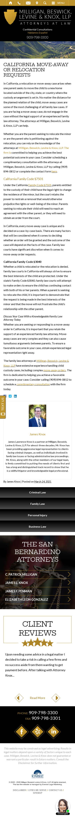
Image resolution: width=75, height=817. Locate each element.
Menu (61, 3)
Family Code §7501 (39, 185)
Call (19, 3)
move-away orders (54, 370)
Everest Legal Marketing (52, 784)
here (54, 171)
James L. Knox (16, 583)
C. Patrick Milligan (21, 574)
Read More (37, 698)
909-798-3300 (37, 37)
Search (45, 3)
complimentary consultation (33, 384)
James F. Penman (18, 591)
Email (28, 3)
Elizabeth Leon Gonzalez (26, 599)
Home (11, 3)
